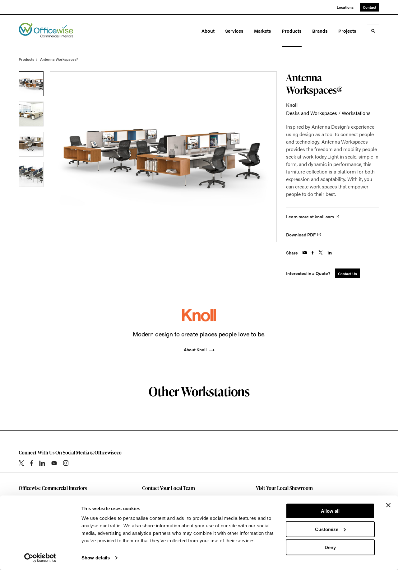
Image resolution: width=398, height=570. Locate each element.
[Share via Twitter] (320, 252)
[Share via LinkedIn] (329, 252)
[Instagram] (65, 463)
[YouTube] (54, 463)
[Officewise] (46, 31)
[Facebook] (31, 463)
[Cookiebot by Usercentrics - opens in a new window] (40, 558)
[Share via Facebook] (313, 252)
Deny (330, 547)
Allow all (330, 511)
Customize (326, 529)
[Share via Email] (305, 252)
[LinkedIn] (42, 463)
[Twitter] (21, 463)
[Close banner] (388, 505)
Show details (95, 557)
